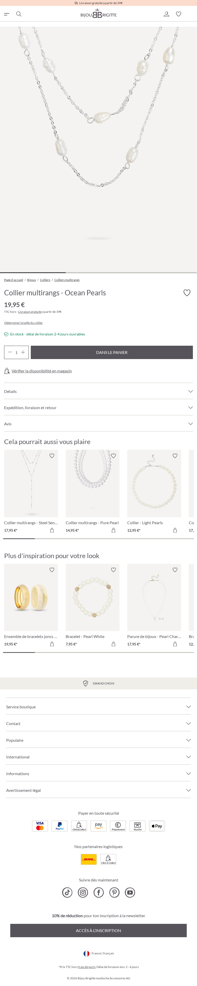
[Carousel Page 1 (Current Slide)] (19, 538)
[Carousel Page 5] (146, 538)
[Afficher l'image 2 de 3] (98, 272)
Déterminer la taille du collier (23, 323)
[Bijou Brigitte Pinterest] (114, 892)
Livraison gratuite (30, 312)
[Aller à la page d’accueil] (98, 13)
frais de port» (87, 967)
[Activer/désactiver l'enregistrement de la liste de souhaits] (187, 293)
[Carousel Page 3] (82, 538)
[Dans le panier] (52, 530)
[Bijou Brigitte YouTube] (130, 892)
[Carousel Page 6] (178, 538)
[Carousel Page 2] (51, 538)
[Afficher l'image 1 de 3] (33, 272)
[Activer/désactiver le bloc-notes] (52, 456)
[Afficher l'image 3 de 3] (164, 272)
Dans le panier (111, 352)
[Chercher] (18, 14)
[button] (166, 14)
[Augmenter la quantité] (23, 352)
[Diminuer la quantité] (10, 352)
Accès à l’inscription (98, 930)
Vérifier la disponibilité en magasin (42, 371)
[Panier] (191, 14)
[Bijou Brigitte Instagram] (83, 892)
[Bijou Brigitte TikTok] (67, 892)
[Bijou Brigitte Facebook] (98, 892)
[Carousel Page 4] (114, 538)
